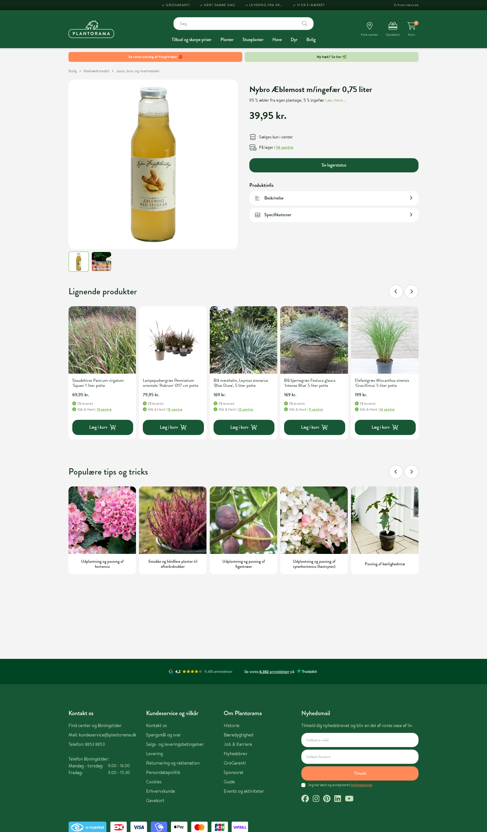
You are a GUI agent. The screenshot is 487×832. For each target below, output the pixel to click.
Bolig (311, 39)
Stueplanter (253, 39)
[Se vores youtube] (349, 799)
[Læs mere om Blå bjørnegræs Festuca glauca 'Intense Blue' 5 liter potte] (314, 340)
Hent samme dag (219, 5)
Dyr (294, 39)
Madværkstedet (96, 71)
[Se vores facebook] (305, 799)
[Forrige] (396, 291)
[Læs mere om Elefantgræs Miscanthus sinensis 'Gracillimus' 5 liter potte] (385, 340)
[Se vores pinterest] (327, 799)
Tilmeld (360, 773)
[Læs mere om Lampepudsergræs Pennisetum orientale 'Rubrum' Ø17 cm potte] (172, 340)
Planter (227, 39)
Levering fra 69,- (266, 5)
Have (277, 39)
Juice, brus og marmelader (138, 71)
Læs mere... (335, 100)
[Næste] (411, 291)
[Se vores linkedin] (337, 799)
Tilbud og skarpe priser (192, 39)
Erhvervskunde (406, 5)
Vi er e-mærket (311, 5)
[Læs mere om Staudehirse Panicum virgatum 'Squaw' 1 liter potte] (102, 340)
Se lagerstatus (334, 164)
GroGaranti (178, 5)
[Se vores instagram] (316, 799)
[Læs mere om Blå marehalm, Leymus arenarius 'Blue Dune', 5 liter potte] (243, 340)
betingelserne (361, 784)
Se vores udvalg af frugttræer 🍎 (155, 56)
